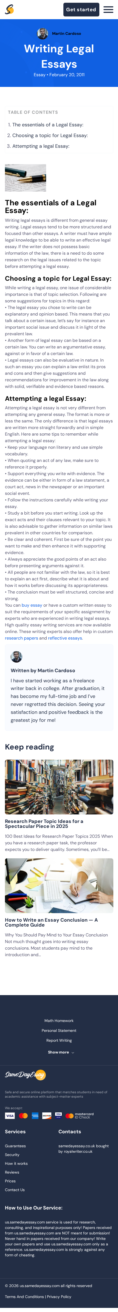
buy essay (32, 605)
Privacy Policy (59, 1296)
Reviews (12, 1172)
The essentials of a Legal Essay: (47, 124)
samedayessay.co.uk (76, 1145)
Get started (81, 9)
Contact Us (15, 1189)
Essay (40, 75)
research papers (21, 638)
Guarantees (15, 1145)
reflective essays (65, 638)
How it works (16, 1163)
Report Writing (59, 1040)
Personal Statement (59, 1030)
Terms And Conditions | (26, 1296)
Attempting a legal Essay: (40, 146)
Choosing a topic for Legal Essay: (50, 135)
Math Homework (59, 1020)
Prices (10, 1180)
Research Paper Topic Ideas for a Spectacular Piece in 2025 (44, 824)
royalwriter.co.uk (78, 1151)
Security (12, 1154)
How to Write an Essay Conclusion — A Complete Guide (51, 922)
